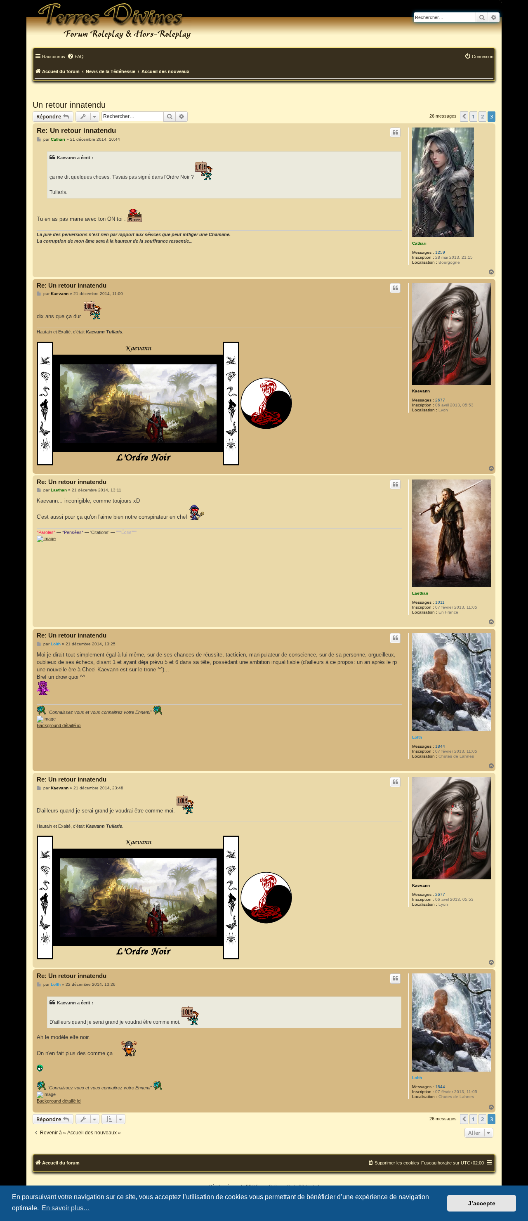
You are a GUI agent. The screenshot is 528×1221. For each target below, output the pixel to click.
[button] (464, 116)
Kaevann (421, 391)
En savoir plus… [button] (66, 1208)
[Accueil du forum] (108, 20)
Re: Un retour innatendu (76, 131)
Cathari (419, 243)
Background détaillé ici (59, 725)
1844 (440, 746)
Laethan (420, 593)
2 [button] (482, 116)
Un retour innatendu (69, 104)
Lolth (417, 737)
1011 (440, 602)
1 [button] (473, 116)
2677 (440, 400)
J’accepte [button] (481, 1203)
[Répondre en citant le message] (395, 132)
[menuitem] (75, 57)
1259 (440, 252)
